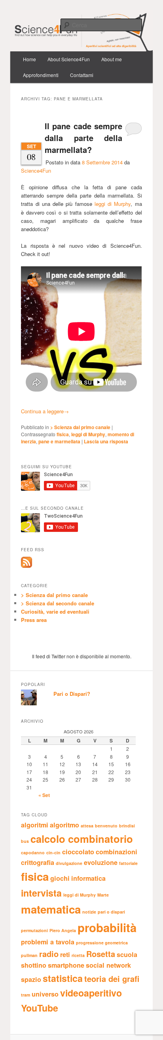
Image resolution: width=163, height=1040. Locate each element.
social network (108, 965)
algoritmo (64, 824)
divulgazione (69, 863)
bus (25, 841)
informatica (88, 878)
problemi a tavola (47, 941)
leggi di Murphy (113, 203)
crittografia (37, 862)
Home (29, 59)
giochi (60, 878)
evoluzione (101, 862)
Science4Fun (36, 170)
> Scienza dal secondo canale (57, 603)
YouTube (39, 1007)
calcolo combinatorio (81, 838)
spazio (31, 979)
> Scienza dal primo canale (80, 427)
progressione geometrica (102, 943)
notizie (89, 912)
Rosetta (100, 953)
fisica (63, 434)
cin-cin (53, 852)
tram (25, 995)
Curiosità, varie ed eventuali (55, 611)
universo (45, 994)
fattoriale (128, 863)
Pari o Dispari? (71, 693)
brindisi (127, 826)
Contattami (81, 75)
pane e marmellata (59, 441)
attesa (87, 826)
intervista (41, 892)
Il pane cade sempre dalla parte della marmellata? (83, 137)
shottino (33, 965)
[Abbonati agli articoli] (26, 565)
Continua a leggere (45, 411)
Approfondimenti (41, 75)
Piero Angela (62, 930)
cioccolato (78, 851)
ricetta (78, 955)
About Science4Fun (68, 59)
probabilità (107, 927)
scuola (127, 954)
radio (49, 953)
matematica (51, 909)
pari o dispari (111, 912)
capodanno (33, 852)
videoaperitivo (91, 992)
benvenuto (106, 826)
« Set (44, 795)
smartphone (66, 965)
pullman (29, 955)
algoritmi (34, 824)
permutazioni (34, 930)
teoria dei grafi (111, 978)
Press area (34, 620)
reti (65, 954)
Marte (103, 895)
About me (111, 59)
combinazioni (116, 851)
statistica (63, 978)
